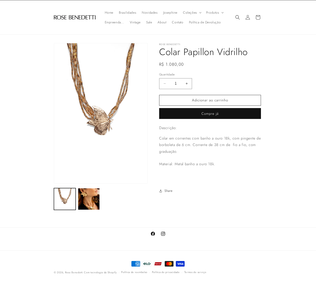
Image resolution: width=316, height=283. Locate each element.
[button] (191, 12)
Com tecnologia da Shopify (100, 272)
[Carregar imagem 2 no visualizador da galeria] (89, 199)
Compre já (210, 113)
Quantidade (167, 74)
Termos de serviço (195, 272)
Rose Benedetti (74, 272)
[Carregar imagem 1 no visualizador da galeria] (65, 199)
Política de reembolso (134, 272)
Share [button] (168, 190)
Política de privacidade (166, 272)
